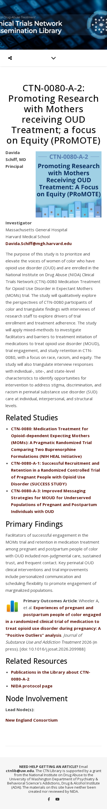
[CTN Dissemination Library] (53, 25)
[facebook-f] (49, 799)
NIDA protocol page (31, 686)
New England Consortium (31, 720)
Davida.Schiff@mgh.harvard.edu (38, 243)
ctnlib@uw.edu (20, 770)
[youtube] (57, 799)
